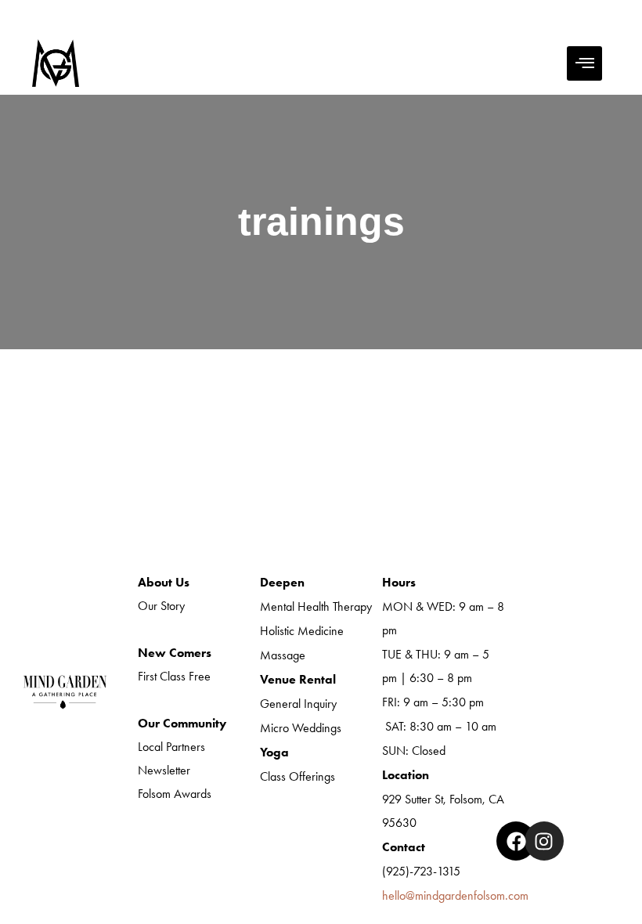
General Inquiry (298, 703)
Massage (282, 655)
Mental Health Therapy (316, 606)
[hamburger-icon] (584, 63)
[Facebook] (516, 841)
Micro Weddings (300, 727)
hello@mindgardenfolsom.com (455, 895)
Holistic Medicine (302, 630)
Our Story (161, 605)
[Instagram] (544, 841)
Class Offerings (297, 776)
